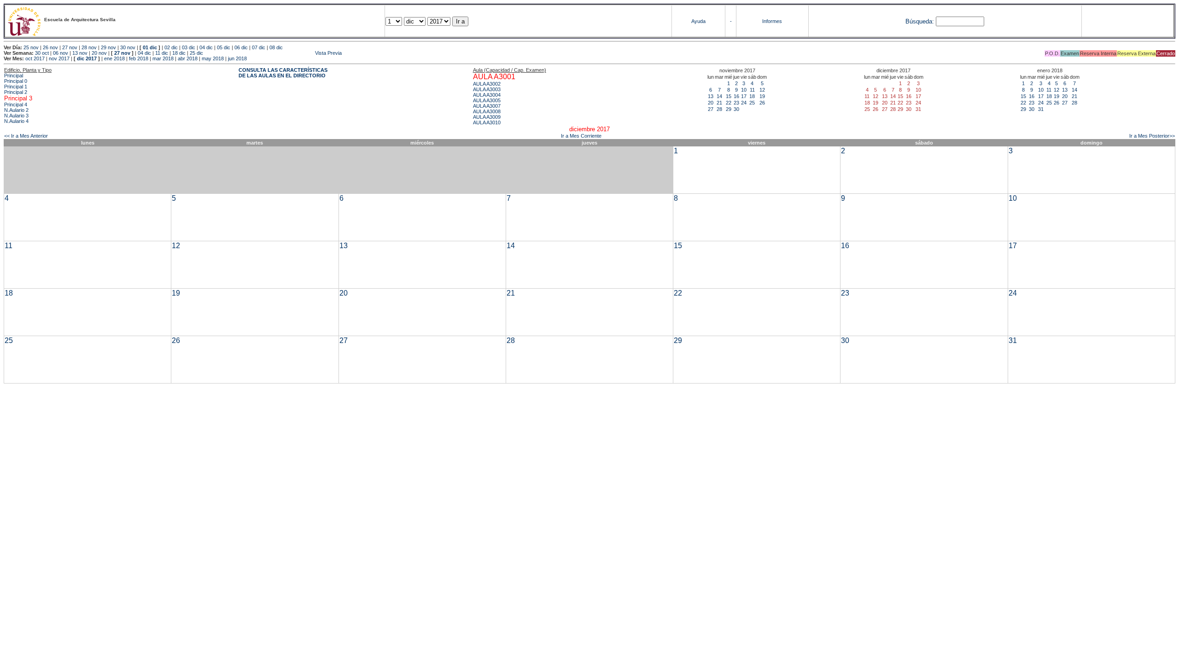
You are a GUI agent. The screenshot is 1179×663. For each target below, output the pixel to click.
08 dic (276, 47)
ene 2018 (114, 58)
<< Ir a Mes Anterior (26, 136)
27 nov (69, 47)
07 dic (258, 47)
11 (752, 90)
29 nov (108, 47)
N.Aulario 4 (16, 121)
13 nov (80, 53)
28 (719, 109)
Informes (772, 21)
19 (762, 96)
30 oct (42, 53)
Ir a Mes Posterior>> (1152, 136)
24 (744, 102)
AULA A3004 (487, 95)
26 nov (50, 47)
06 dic (241, 47)
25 (752, 102)
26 (762, 102)
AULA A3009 (487, 117)
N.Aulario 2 (16, 110)
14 (719, 96)
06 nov (60, 53)
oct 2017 (35, 58)
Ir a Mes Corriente (581, 136)
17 (744, 96)
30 (736, 109)
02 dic (171, 47)
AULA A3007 (487, 106)
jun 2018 (237, 58)
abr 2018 (188, 58)
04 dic (206, 47)
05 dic (223, 47)
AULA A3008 (487, 111)
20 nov (99, 53)
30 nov (127, 47)
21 (719, 102)
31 (1041, 109)
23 (736, 102)
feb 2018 (138, 58)
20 (710, 102)
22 (728, 102)
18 (752, 96)
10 (744, 90)
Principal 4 (15, 104)
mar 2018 (163, 58)
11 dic (161, 53)
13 (710, 96)
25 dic (196, 53)
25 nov (31, 47)
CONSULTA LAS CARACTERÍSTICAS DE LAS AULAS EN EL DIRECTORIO (283, 72)
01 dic (150, 47)
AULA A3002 (487, 84)
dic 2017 (87, 58)
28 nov (89, 47)
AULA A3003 (487, 89)
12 (762, 90)
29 (728, 109)
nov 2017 (59, 58)
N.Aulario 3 (16, 115)
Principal (13, 75)
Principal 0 (15, 81)
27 (710, 109)
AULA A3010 (487, 122)
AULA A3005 (487, 100)
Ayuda (698, 21)
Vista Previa (273, 53)
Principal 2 (15, 92)
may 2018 (213, 58)
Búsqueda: (919, 21)
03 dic (188, 47)
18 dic (179, 53)
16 (736, 96)
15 (728, 96)
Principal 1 (15, 86)
